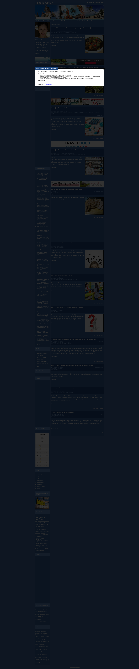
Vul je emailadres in (42, 80)
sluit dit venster (49, 84)
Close (104, 69)
